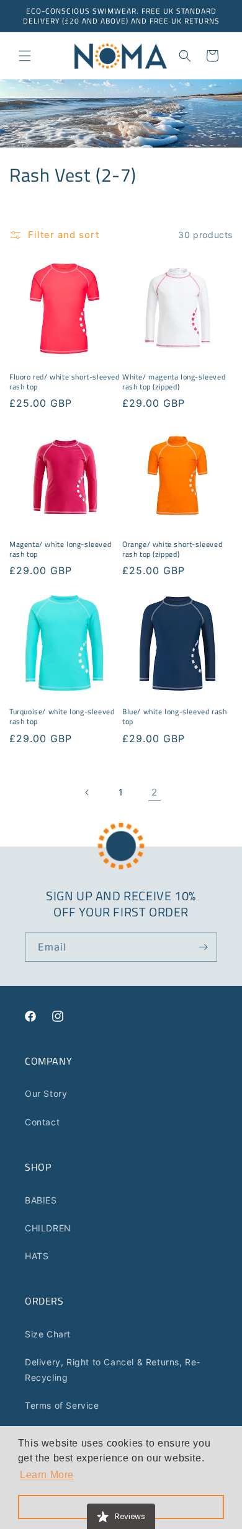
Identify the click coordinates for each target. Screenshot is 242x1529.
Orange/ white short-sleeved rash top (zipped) (172, 549)
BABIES (41, 1200)
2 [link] (154, 792)
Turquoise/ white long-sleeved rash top (61, 716)
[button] (24, 55)
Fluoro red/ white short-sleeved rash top (64, 381)
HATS (36, 1256)
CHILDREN (48, 1228)
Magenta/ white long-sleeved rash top (60, 549)
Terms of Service (62, 1405)
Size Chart (48, 1334)
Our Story (46, 1093)
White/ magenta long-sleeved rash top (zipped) (173, 381)
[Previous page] (87, 792)
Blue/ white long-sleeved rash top (174, 716)
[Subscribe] (203, 947)
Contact (42, 1122)
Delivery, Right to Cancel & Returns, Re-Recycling (112, 1370)
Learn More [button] (47, 1474)
